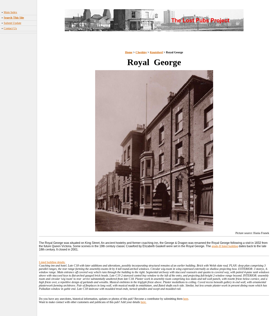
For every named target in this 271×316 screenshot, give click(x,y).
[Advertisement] (18, 89)
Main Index (10, 12)
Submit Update (12, 23)
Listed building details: (52, 262)
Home (128, 52)
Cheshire (141, 52)
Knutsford (156, 52)
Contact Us (10, 28)
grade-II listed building (225, 246)
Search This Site (14, 17)
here (185, 298)
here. (143, 302)
